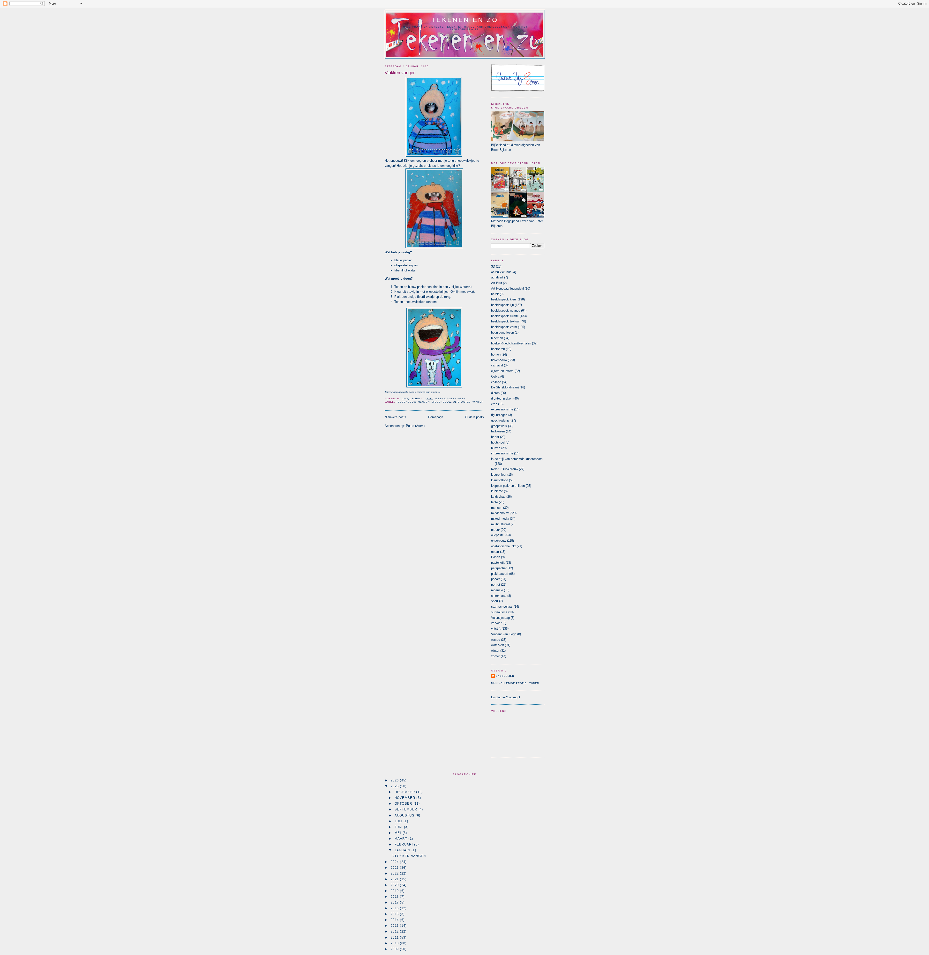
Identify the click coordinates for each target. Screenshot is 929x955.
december (405, 792)
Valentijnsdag (500, 618)
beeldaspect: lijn (502, 305)
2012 (395, 931)
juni (399, 827)
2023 (395, 867)
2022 (395, 873)
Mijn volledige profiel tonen (515, 683)
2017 (395, 902)
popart (495, 579)
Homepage (435, 417)
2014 (395, 920)
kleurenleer (498, 474)
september (407, 809)
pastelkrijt (498, 562)
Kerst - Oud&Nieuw (504, 469)
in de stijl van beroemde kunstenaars (517, 459)
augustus (405, 815)
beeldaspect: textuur (505, 321)
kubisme (497, 491)
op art (495, 552)
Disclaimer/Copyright (505, 697)
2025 (395, 786)
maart (402, 838)
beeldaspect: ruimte (505, 316)
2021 (395, 879)
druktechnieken (501, 398)
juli (399, 821)
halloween (498, 431)
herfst (495, 437)
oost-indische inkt (503, 546)
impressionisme (502, 453)
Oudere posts (474, 417)
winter (477, 402)
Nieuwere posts (395, 417)
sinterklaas (498, 596)
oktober (404, 803)
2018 (395, 896)
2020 (395, 885)
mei (399, 833)
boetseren (498, 349)
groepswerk (499, 426)
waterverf (497, 645)
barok (495, 294)
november (406, 798)
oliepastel (462, 402)
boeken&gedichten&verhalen (511, 343)
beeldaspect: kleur (504, 299)
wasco (495, 640)
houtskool (498, 442)
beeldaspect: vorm (504, 327)
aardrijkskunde (501, 272)
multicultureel (500, 524)
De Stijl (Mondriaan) (505, 387)
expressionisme (502, 409)
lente (494, 502)
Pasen (495, 557)
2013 (395, 925)
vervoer (496, 623)
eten (494, 404)
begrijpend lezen (502, 332)
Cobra (495, 376)
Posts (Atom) (415, 426)
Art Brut (496, 283)
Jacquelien (505, 676)
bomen (496, 354)
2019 (395, 891)
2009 (395, 949)
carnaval (497, 365)
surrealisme (499, 612)
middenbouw (441, 402)
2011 (395, 937)
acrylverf (497, 277)
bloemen (497, 338)
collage (496, 382)
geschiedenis (500, 420)
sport (494, 601)
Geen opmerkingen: (450, 398)
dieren (495, 393)
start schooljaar (502, 606)
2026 (395, 780)
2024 (395, 862)
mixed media (500, 518)
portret (495, 584)
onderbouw (498, 540)
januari (403, 850)
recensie (497, 590)
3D (493, 266)
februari (404, 844)
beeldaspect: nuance (505, 310)
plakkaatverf (499, 574)
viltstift (496, 628)
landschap (498, 496)
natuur (495, 530)
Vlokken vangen (400, 72)
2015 (395, 914)
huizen (495, 448)
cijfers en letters (502, 371)
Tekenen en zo (464, 19)
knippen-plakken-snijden (508, 486)
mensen (424, 402)
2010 (395, 943)
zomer (495, 656)
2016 (395, 908)
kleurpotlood (499, 480)
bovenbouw (407, 402)
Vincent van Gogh (503, 634)
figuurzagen (499, 415)
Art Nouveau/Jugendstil (507, 288)
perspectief (499, 568)
